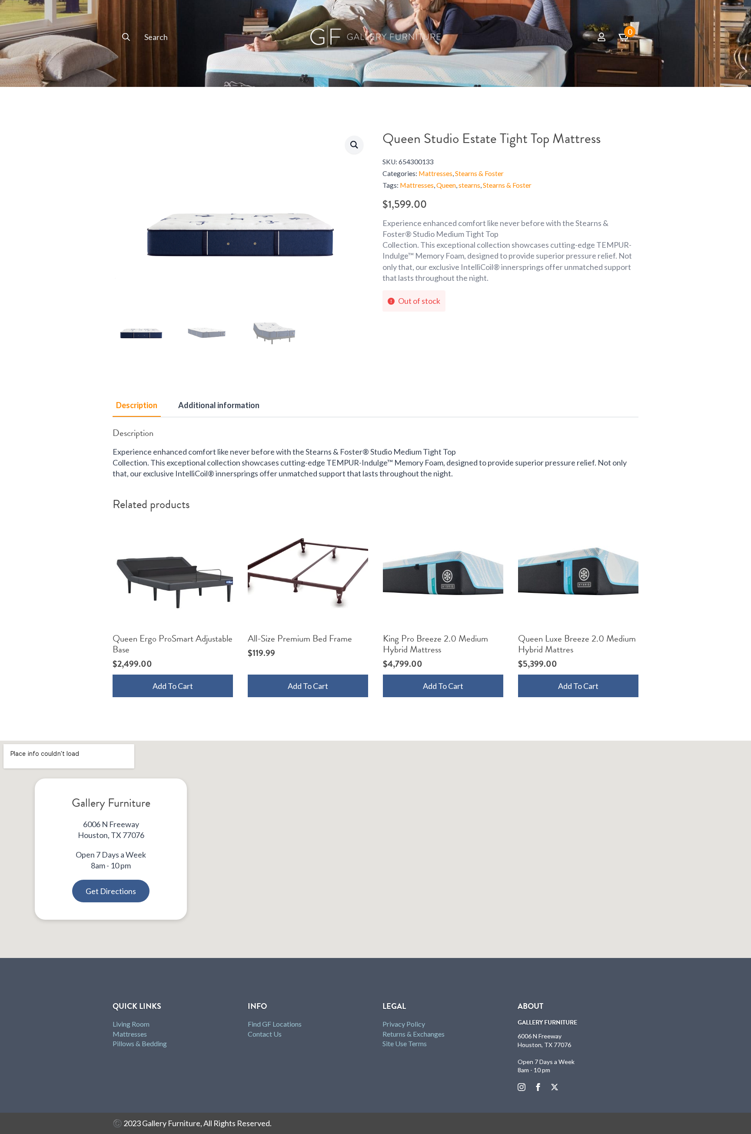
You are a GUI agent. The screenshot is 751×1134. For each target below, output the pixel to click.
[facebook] (538, 1087)
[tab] (137, 405)
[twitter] (554, 1087)
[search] (126, 37)
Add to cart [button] (173, 686)
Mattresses (435, 173)
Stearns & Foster (479, 173)
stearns (469, 185)
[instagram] (521, 1087)
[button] (354, 145)
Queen (446, 185)
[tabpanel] (375, 453)
